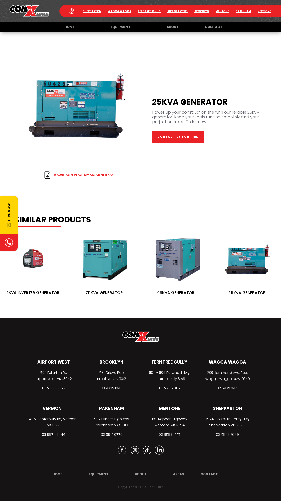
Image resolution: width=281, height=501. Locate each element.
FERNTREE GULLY (169, 362)
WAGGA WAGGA (119, 11)
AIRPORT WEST (53, 362)
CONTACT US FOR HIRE (177, 137)
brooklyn (201, 11)
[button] (120, 27)
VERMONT (264, 11)
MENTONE (169, 408)
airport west (177, 11)
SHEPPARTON (92, 11)
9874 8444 (56, 434)
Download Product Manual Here (83, 175)
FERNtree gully (149, 11)
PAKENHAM (243, 11)
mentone (222, 11)
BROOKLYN (111, 362)
